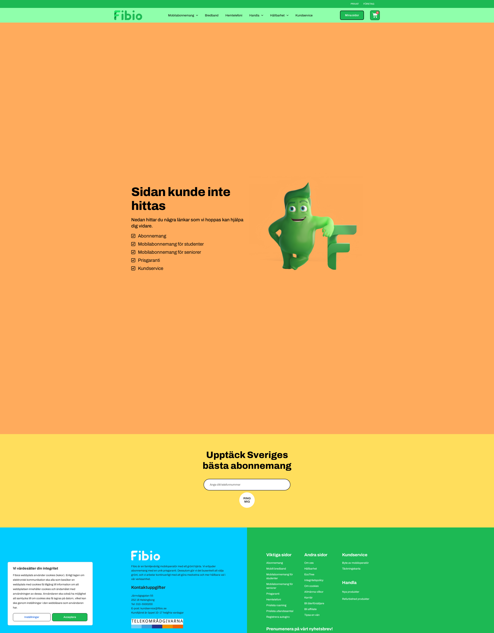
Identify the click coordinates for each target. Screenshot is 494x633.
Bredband (211, 15)
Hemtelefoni (233, 15)
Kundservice (304, 15)
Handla (254, 15)
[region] (50, 593)
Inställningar (31, 617)
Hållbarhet (277, 15)
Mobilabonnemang (181, 15)
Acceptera (69, 617)
